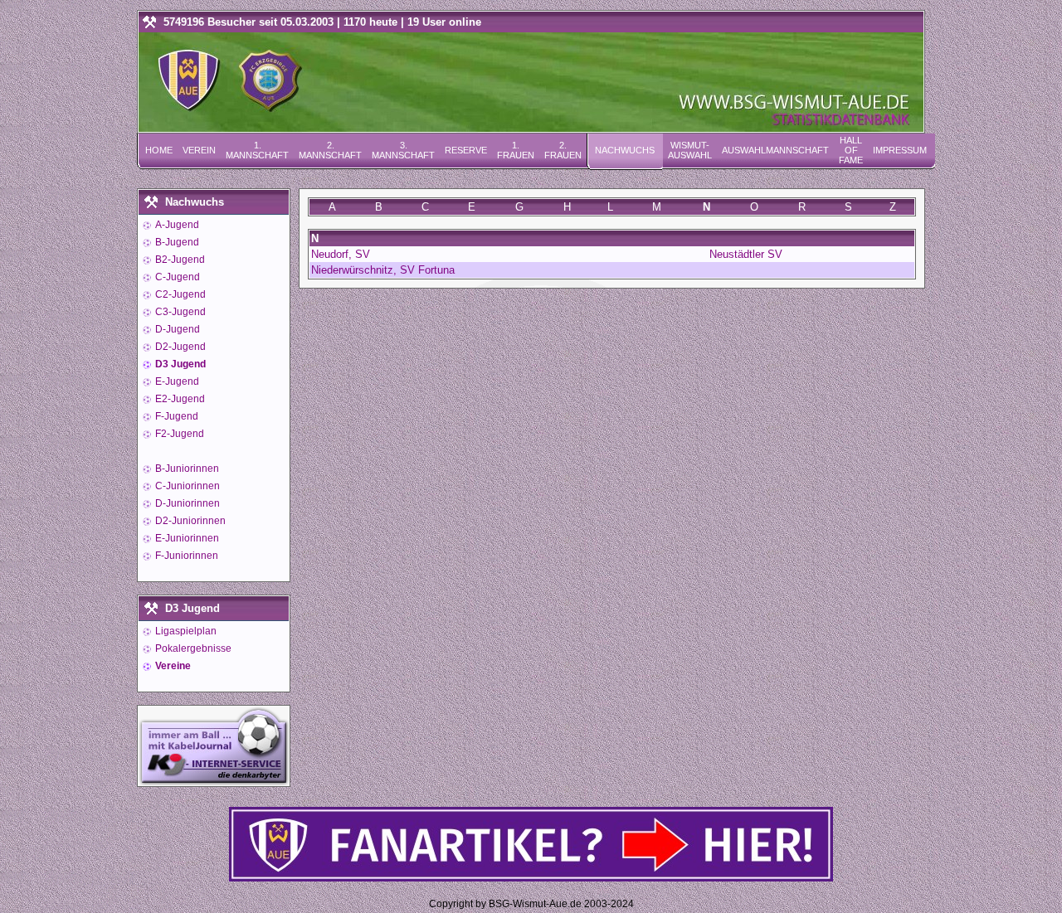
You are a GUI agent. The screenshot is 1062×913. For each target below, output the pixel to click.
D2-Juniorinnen (189, 521)
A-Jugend (176, 225)
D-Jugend (176, 329)
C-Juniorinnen (186, 486)
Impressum (900, 150)
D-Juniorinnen (186, 503)
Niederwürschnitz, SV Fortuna (383, 270)
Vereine (172, 666)
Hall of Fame (851, 150)
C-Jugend (176, 277)
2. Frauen (563, 150)
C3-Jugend (179, 312)
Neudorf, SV (340, 254)
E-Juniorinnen (186, 538)
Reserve (466, 150)
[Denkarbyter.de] (214, 781)
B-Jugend (176, 242)
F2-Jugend (178, 434)
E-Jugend (176, 381)
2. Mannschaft (330, 150)
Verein (199, 150)
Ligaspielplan (185, 631)
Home (159, 150)
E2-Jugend (179, 399)
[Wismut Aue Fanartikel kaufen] (531, 878)
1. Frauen (515, 150)
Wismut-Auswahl (690, 150)
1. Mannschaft (257, 150)
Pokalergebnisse (192, 648)
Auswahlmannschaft (775, 150)
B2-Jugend (179, 259)
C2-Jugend (179, 294)
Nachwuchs (625, 150)
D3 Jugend (179, 364)
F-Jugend (175, 416)
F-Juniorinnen (185, 555)
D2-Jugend (179, 346)
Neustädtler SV (745, 254)
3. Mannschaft (403, 150)
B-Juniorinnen (186, 468)
